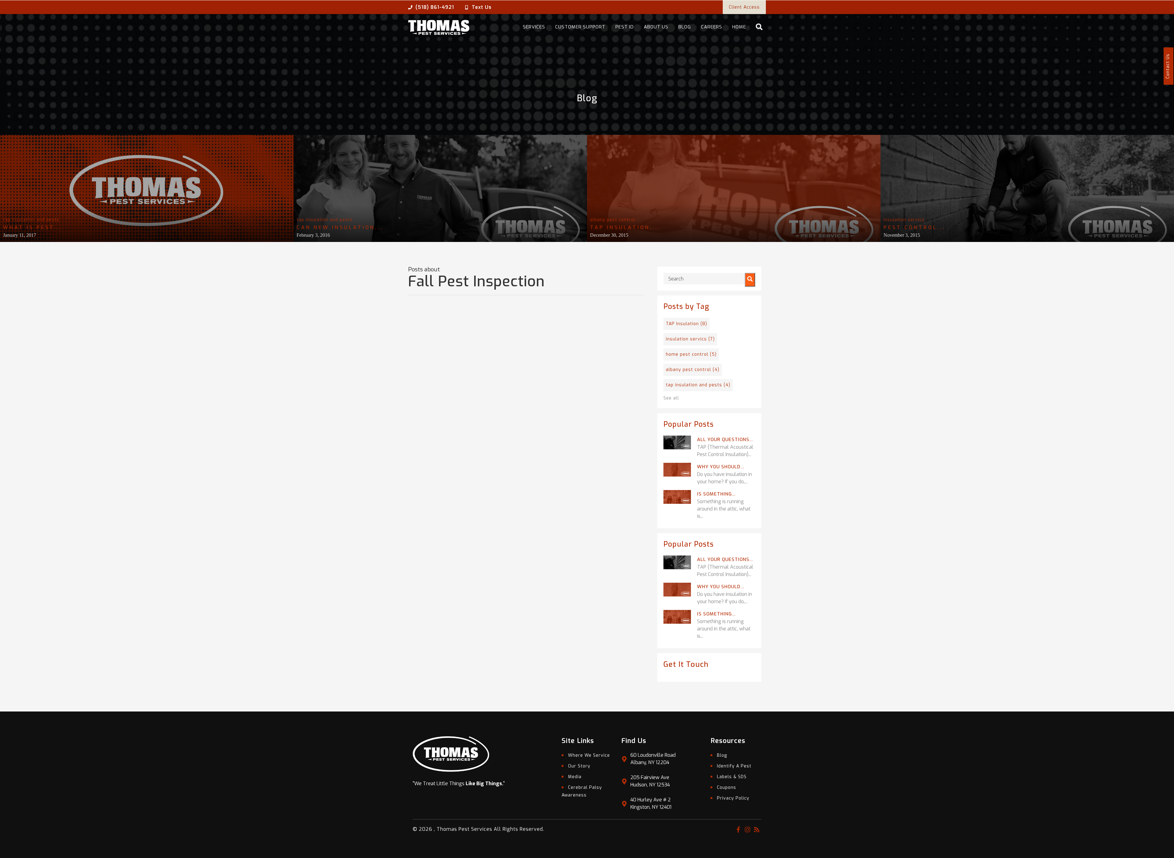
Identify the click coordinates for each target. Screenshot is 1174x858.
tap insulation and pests (31, 220)
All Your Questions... (725, 439)
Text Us (482, 7)
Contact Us (1168, 66)
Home (739, 27)
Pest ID (624, 27)
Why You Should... (720, 467)
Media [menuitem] (574, 777)
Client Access (744, 7)
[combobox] (709, 278)
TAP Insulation (686, 324)
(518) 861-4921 (434, 7)
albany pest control (612, 220)
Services (534, 27)
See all (671, 398)
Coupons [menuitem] (726, 787)
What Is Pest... (32, 227)
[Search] (750, 280)
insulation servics (904, 220)
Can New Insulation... (340, 227)
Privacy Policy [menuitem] (733, 798)
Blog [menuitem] (722, 755)
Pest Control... (915, 227)
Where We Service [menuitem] (589, 755)
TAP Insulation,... (625, 227)
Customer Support (580, 27)
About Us (656, 27)
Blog (684, 27)
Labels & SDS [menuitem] (732, 777)
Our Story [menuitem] (579, 766)
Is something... (716, 494)
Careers (711, 27)
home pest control (691, 354)
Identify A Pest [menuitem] (734, 766)
